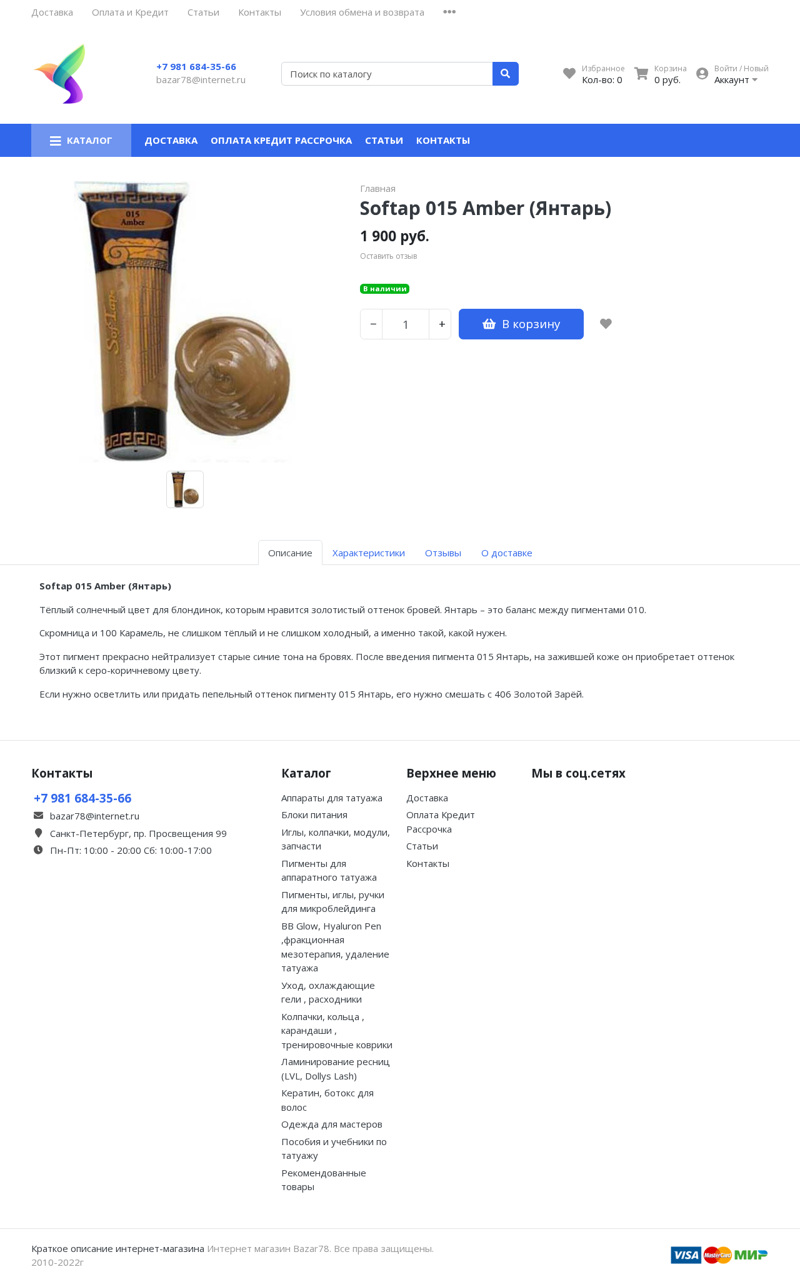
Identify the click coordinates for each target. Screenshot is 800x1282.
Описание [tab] (290, 552)
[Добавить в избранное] (606, 324)
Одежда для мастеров (331, 1124)
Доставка (52, 12)
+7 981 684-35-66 (196, 66)
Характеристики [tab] (368, 552)
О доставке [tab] (506, 552)
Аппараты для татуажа (331, 797)
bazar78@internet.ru (201, 79)
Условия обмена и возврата (362, 12)
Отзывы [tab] (443, 552)
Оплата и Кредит (130, 12)
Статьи (203, 12)
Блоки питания (314, 814)
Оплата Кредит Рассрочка (281, 140)
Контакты (259, 12)
